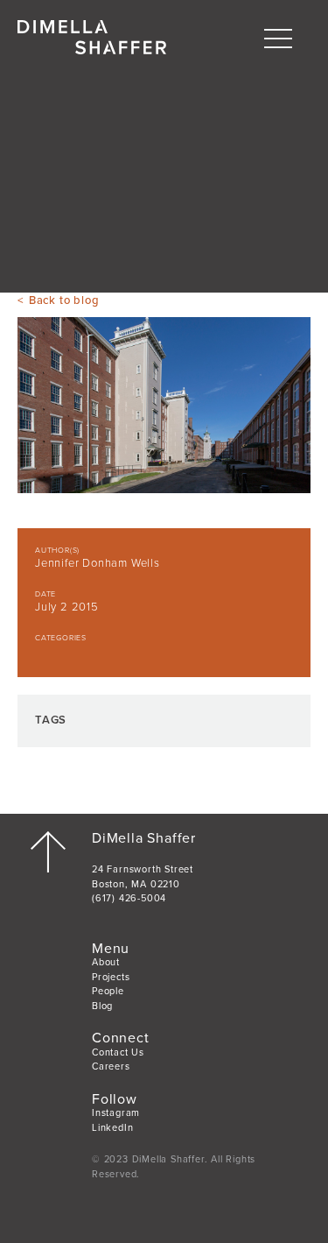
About (106, 962)
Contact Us (118, 1052)
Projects (110, 977)
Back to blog (64, 300)
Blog (102, 1006)
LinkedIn (112, 1128)
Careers (111, 1066)
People (108, 991)
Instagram (116, 1113)
